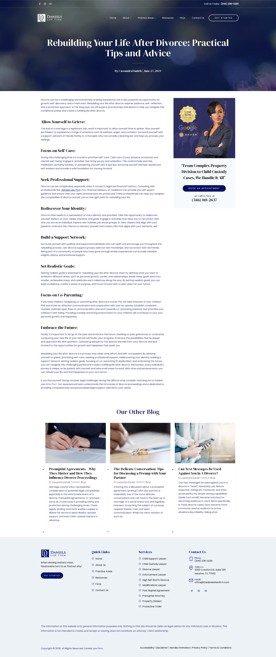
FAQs (182, 17)
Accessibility (147, 647)
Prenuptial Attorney (153, 595)
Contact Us (198, 17)
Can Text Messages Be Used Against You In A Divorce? (199, 471)
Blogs (83, 482)
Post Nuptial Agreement (156, 590)
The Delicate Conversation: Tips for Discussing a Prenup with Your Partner (140, 473)
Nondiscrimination (180, 647)
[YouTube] (50, 4)
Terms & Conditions (220, 647)
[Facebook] (39, 4)
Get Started (224, 17)
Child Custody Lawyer (154, 564)
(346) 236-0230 (230, 3)
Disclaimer (162, 647)
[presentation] (75, 443)
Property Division (152, 601)
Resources (168, 17)
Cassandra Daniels (61, 482)
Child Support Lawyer (154, 558)
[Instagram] (45, 4)
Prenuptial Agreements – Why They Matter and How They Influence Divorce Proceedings (73, 473)
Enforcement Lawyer (154, 574)
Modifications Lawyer (154, 585)
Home (113, 17)
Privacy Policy (199, 647)
